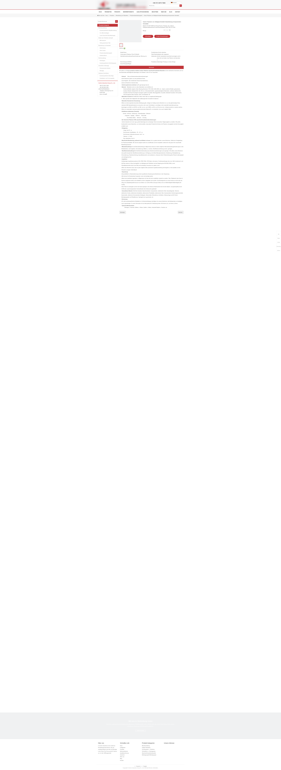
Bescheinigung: (123, 61)
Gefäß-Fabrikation (146, 747)
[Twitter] (107, 755)
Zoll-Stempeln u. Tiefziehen (148, 749)
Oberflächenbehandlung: (126, 56)
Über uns (122, 756)
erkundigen (148, 36)
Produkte (122, 749)
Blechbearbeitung (102, 27)
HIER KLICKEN (140, 730)
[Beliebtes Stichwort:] (181, 5)
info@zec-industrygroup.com (106, 90)
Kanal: (121, 63)
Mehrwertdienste (124, 751)
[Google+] (102, 755)
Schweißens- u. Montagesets (148, 751)
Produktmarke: (154, 52)
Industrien (122, 754)
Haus (121, 745)
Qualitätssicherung (124, 753)
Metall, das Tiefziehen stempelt (105, 37)
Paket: (152, 54)
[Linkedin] (104, 755)
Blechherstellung (146, 745)
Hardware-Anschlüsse (103, 73)
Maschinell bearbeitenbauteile (149, 753)
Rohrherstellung (102, 58)
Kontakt (122, 760)
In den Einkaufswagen (162, 36)
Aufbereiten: (154, 56)
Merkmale (151, 67)
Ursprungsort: (123, 54)
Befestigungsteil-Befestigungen (149, 754)
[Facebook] (99, 755)
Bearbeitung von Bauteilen (104, 45)
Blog (121, 758)
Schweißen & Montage (103, 65)
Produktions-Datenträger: (157, 61)
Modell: (122, 52)
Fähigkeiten (122, 747)
